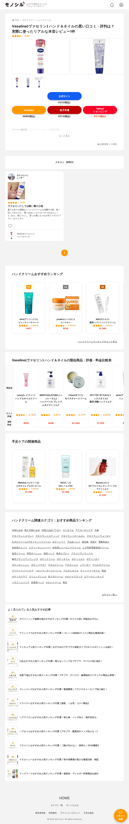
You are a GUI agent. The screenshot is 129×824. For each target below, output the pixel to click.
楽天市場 (64, 110)
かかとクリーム (53, 582)
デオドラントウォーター (99, 536)
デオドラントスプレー (23, 536)
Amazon (29, 110)
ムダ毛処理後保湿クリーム (95, 547)
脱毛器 (85, 542)
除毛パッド (49, 553)
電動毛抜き (103, 542)
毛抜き (93, 542)
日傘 (97, 530)
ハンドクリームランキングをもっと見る (97, 341)
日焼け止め (17, 530)
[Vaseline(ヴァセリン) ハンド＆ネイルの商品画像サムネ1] (17, 82)
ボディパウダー (38, 565)
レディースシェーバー (40, 547)
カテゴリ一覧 (57, 805)
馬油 (104, 570)
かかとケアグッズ (73, 576)
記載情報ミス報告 (108, 144)
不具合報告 (89, 813)
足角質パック (37, 582)
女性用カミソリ (19, 547)
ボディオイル (63, 559)
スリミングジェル (37, 576)
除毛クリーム (18, 553)
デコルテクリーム (101, 565)
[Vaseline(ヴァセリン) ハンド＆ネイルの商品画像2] (99, 56)
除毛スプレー (62, 553)
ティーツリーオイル (90, 570)
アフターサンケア (84, 530)
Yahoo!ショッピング (100, 110)
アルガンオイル (71, 570)
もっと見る (64, 136)
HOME (64, 798)
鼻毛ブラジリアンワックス (25, 559)
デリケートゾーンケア (23, 570)
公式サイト (64, 96)
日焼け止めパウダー (51, 530)
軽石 (65, 582)
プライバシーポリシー (70, 813)
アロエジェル (71, 565)
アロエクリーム (55, 565)
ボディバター (92, 559)
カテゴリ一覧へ (109, 594)
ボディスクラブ (19, 576)
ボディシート (59, 542)
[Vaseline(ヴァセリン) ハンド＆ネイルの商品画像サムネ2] (28, 82)
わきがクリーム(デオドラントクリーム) (31, 542)
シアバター (85, 565)
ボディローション (20, 565)
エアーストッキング (94, 576)
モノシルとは (72, 805)
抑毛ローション (34, 553)
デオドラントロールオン (73, 536)
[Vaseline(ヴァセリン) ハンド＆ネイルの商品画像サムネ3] (39, 82)
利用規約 (53, 813)
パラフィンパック (20, 582)
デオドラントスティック (47, 536)
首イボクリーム (55, 576)
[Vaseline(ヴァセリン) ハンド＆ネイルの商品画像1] (40, 56)
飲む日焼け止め (32, 530)
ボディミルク (78, 559)
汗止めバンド (73, 542)
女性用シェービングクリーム (66, 547)
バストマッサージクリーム (48, 570)
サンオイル (68, 530)
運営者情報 (40, 813)
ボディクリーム (47, 559)
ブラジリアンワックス (82, 553)
